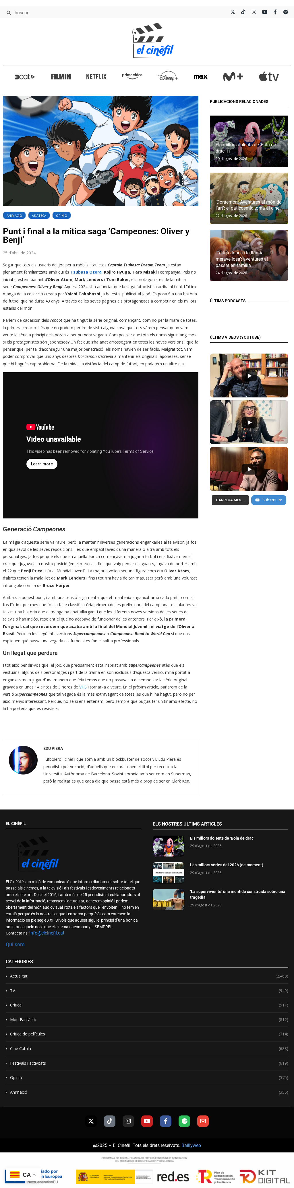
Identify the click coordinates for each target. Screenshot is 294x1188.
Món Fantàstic (149, 1019)
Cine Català (149, 1048)
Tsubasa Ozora (86, 272)
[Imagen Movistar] (233, 76)
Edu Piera (53, 748)
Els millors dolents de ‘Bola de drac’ (222, 838)
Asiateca (39, 215)
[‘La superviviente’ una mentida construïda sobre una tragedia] (168, 899)
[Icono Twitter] (232, 11)
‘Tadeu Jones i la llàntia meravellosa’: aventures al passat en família (242, 259)
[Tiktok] (109, 1121)
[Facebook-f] (165, 1121)
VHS (83, 687)
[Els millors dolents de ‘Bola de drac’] (168, 846)
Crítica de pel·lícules (149, 1034)
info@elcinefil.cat (46, 933)
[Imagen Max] (201, 76)
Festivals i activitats (149, 1063)
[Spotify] (184, 1121)
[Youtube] (147, 1121)
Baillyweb (191, 1145)
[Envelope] (203, 1121)
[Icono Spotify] (285, 11)
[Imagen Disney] (168, 76)
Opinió (61, 215)
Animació (14, 215)
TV (149, 990)
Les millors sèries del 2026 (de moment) (226, 865)
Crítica (149, 1005)
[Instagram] (128, 1121)
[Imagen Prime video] (132, 76)
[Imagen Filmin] (61, 76)
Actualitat (149, 976)
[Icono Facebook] (275, 11)
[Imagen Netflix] (96, 76)
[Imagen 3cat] (25, 76)
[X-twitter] (91, 1121)
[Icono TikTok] (243, 11)
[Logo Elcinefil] (153, 40)
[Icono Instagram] (254, 11)
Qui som (15, 944)
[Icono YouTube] (264, 11)
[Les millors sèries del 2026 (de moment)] (168, 872)
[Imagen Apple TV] (269, 76)
